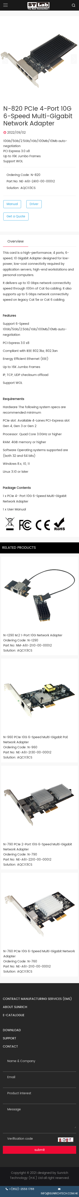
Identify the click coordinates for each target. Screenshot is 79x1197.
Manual (12, 204)
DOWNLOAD (12, 1030)
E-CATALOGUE (13, 1015)
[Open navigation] (5, 5)
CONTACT (10, 1046)
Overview (15, 241)
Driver (34, 204)
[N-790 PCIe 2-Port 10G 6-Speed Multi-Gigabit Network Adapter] (39, 804)
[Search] (73, 5)
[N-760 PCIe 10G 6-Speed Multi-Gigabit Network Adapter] (39, 911)
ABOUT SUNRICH (15, 1007)
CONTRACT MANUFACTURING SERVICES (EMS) (37, 998)
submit (39, 1149)
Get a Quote (16, 216)
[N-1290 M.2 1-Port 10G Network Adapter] (39, 595)
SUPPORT (9, 1038)
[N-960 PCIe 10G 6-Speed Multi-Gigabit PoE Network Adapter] (39, 697)
